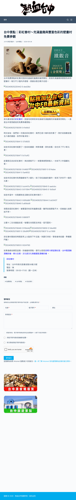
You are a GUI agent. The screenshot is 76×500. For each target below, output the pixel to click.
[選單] (71, 20)
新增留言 (8, 314)
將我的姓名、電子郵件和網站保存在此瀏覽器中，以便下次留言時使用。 (27, 332)
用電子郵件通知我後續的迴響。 (17, 338)
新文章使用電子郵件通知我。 (16, 342)
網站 (53, 308)
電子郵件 (32, 308)
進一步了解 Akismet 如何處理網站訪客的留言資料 (52, 361)
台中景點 (19, 41)
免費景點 (8, 281)
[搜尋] (67, 20)
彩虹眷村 (28, 281)
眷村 (21, 119)
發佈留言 (9, 358)
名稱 (7, 308)
